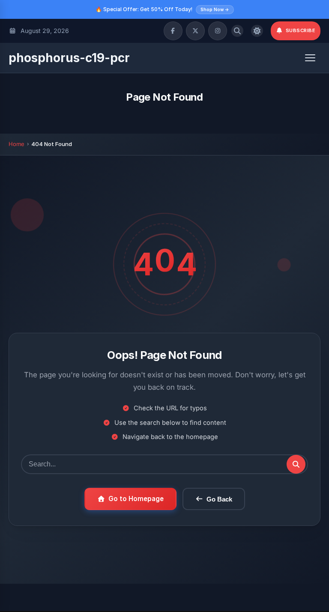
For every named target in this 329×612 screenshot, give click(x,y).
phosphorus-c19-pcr (69, 58)
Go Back (219, 499)
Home (16, 143)
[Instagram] (217, 30)
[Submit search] (296, 464)
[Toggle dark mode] (257, 31)
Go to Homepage (136, 499)
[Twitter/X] (195, 30)
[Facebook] (173, 30)
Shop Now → (214, 9)
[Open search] (237, 31)
